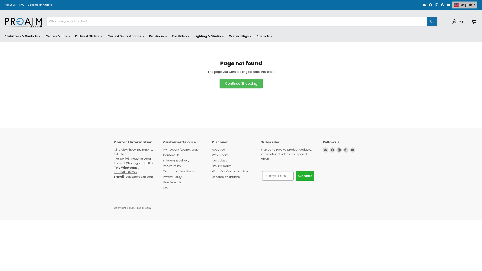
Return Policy (172, 166)
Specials (263, 36)
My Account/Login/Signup (181, 149)
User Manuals (172, 182)
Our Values (219, 160)
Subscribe (305, 175)
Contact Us (171, 155)
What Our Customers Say (230, 171)
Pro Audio (157, 36)
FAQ (21, 5)
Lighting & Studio (208, 36)
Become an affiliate (226, 177)
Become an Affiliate (40, 5)
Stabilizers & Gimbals (21, 36)
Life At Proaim (221, 166)
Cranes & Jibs (57, 36)
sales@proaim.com (139, 177)
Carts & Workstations (125, 36)
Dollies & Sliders (87, 36)
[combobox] (237, 21)
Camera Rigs (239, 36)
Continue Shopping (241, 83)
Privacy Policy (172, 177)
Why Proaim (220, 155)
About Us (10, 5)
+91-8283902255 (125, 172)
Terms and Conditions (178, 171)
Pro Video (180, 36)
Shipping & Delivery (176, 160)
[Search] (432, 21)
